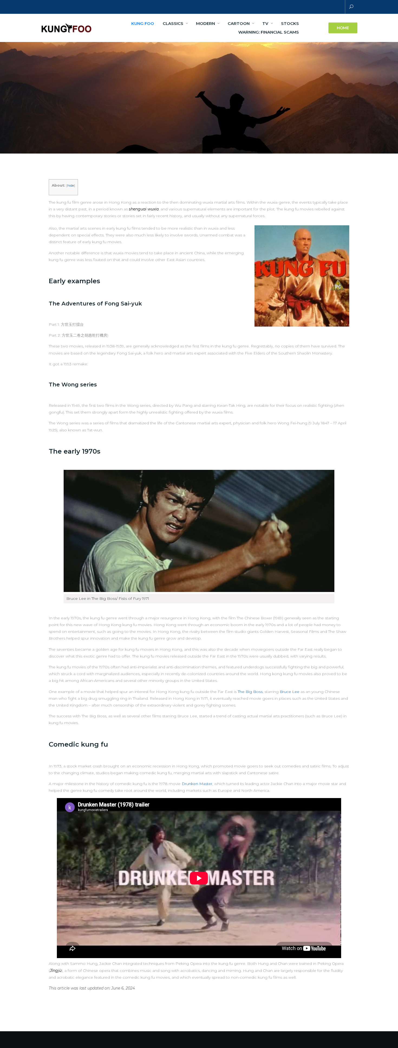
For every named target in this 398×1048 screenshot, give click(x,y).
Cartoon (239, 23)
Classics (173, 23)
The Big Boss (250, 691)
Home (343, 27)
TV (265, 23)
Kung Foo (142, 23)
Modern (205, 23)
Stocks (290, 23)
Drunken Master (197, 783)
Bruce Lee (289, 691)
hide (70, 185)
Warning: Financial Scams (268, 32)
